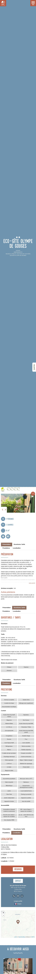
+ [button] (3, 913)
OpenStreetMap (22, 937)
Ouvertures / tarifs (19, 544)
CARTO (32, 937)
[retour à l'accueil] (3, 3)
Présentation (7, 607)
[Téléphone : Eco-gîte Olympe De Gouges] (14, 896)
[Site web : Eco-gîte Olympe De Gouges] (22, 896)
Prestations (6, 548)
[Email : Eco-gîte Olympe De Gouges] (18, 896)
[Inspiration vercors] (34, 367)
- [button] (3, 915)
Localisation (17, 548)
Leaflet (15, 937)
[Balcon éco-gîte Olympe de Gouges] (18, 503)
